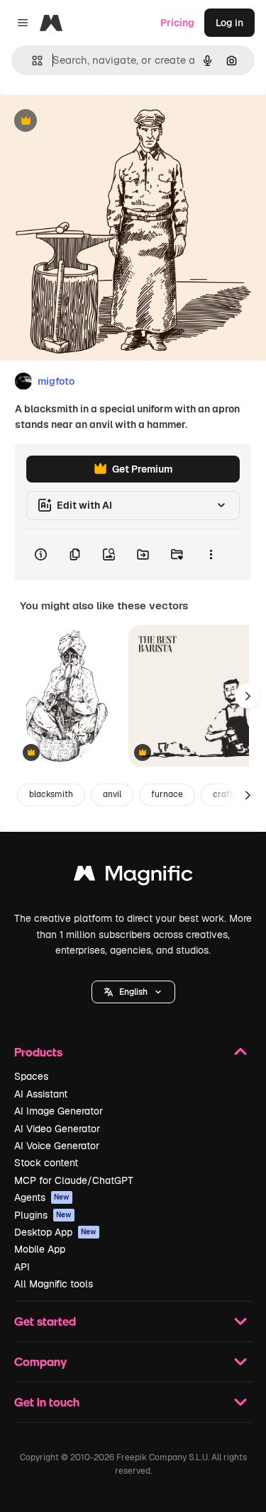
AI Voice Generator (56, 1145)
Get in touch (46, 1401)
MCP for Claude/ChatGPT (73, 1180)
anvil (112, 794)
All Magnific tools (53, 1283)
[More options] (210, 555)
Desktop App (55, 1232)
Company (40, 1361)
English (133, 992)
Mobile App (39, 1249)
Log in (229, 22)
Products (38, 1051)
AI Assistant (40, 1094)
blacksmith (51, 794)
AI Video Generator (57, 1128)
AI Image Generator (58, 1111)
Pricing (177, 22)
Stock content (46, 1162)
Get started (45, 1321)
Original (91, 121)
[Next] (247, 696)
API (22, 1266)
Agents (42, 1197)
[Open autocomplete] (31, 60)
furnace (167, 794)
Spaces (31, 1076)
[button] (133, 992)
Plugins (43, 1215)
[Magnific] (133, 877)
